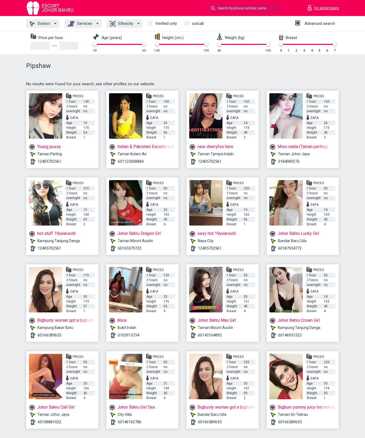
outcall (198, 23)
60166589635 (49, 335)
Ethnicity (125, 23)
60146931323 (290, 335)
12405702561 (49, 161)
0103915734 (128, 335)
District (43, 23)
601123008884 (130, 161)
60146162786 (129, 422)
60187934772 (290, 248)
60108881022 (49, 422)
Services (84, 23)
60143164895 (210, 335)
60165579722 (129, 248)
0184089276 (289, 161)
